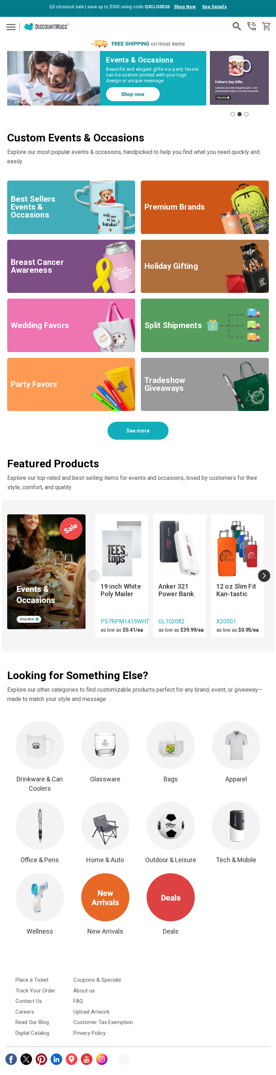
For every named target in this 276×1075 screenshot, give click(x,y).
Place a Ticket (32, 980)
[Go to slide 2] (239, 114)
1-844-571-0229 (251, 26)
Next (264, 576)
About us (84, 990)
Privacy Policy (89, 1033)
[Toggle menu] (10, 27)
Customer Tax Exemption (103, 1022)
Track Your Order (35, 990)
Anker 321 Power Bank (176, 590)
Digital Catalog (32, 1033)
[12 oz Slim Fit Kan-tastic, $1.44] (237, 549)
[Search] (236, 26)
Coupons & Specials (97, 980)
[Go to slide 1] (232, 114)
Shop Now (185, 6)
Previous (94, 576)
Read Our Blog (32, 1022)
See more (138, 431)
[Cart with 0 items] (266, 26)
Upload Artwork (91, 1012)
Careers (24, 1012)
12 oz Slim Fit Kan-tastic (236, 590)
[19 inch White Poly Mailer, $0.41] (122, 549)
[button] (53, 78)
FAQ (78, 1001)
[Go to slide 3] (246, 114)
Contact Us (28, 1001)
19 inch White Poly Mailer (121, 590)
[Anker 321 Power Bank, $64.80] (179, 549)
